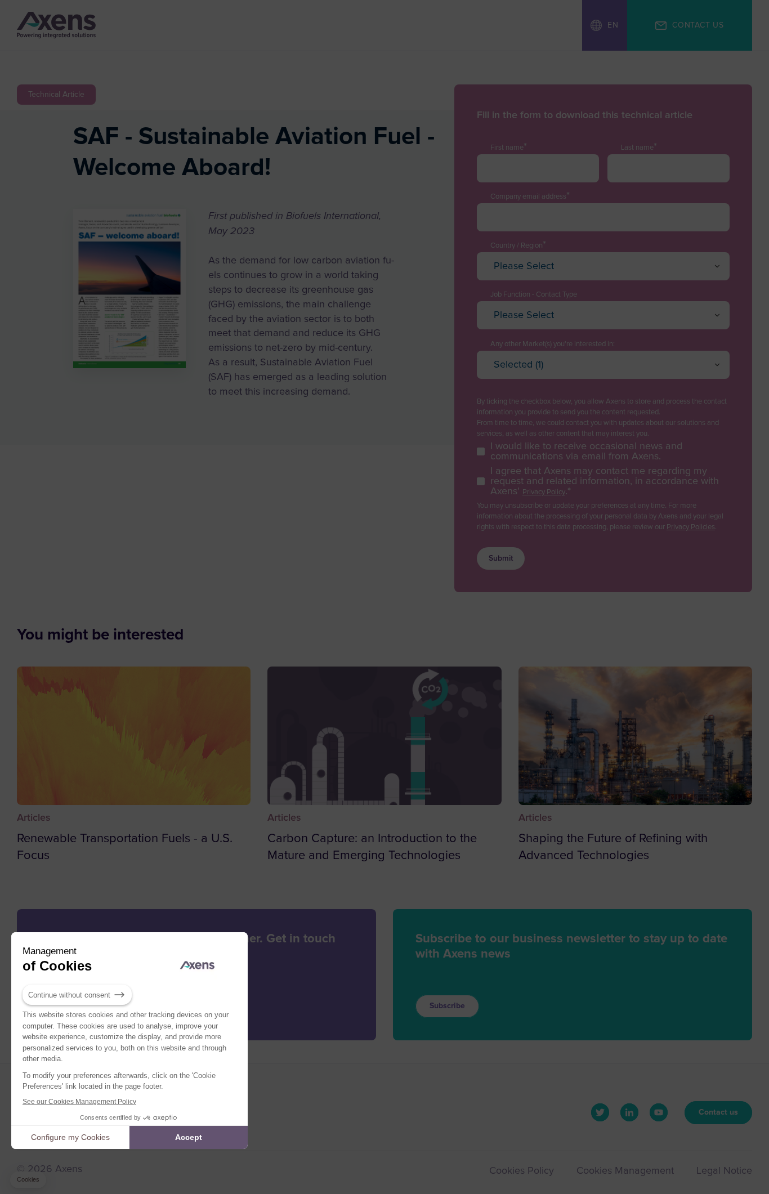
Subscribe (447, 1006)
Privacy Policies (691, 527)
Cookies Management (625, 1171)
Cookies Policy (521, 1171)
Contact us (718, 1112)
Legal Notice (724, 1171)
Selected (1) (518, 365)
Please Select (524, 266)
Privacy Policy (543, 492)
